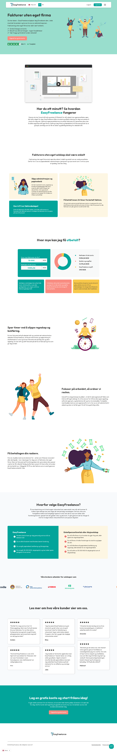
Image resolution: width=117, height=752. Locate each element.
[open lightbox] (58, 84)
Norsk (6, 750)
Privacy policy (106, 745)
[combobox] (6, 750)
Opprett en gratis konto (17, 38)
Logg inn (89, 5)
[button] (32, 4)
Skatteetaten (41, 186)
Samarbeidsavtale (96, 745)
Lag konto (98, 5)
